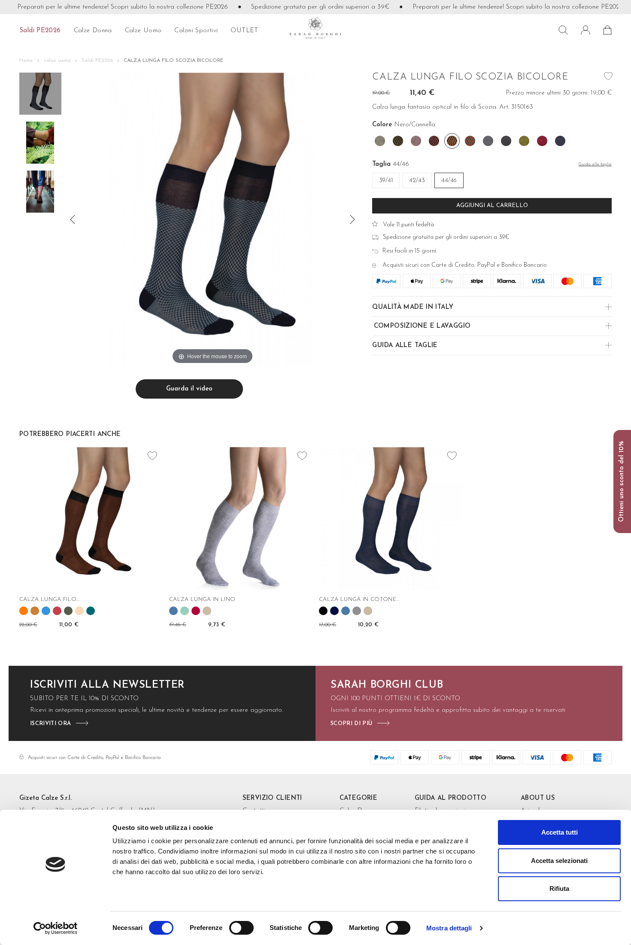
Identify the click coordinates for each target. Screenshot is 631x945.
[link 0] (55, 928)
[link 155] (334, 611)
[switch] (241, 928)
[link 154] (323, 611)
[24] (352, 219)
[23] (72, 219)
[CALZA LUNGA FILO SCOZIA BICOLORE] (40, 95)
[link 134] (34, 611)
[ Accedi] (585, 30)
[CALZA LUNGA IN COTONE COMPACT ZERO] (390, 518)
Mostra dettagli (449, 928)
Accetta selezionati (559, 860)
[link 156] (345, 611)
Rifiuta (559, 888)
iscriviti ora (50, 723)
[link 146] (184, 611)
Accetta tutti (559, 832)
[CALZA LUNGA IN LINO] (240, 518)
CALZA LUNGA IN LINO (202, 599)
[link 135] (46, 611)
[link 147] (195, 611)
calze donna (93, 30)
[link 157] (356, 611)
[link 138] (79, 611)
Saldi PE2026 (40, 30)
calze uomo (143, 30)
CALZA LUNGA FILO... (49, 599)
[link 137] (68, 611)
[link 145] (173, 611)
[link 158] (368, 611)
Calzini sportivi (196, 30)
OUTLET (244, 30)
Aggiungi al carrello (492, 205)
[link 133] (23, 611)
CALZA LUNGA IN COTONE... (359, 599)
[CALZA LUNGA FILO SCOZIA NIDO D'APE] (90, 518)
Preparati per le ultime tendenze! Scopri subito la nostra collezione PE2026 (106, 7)
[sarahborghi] (315, 28)
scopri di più (351, 723)
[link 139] (90, 611)
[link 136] (57, 611)
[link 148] (207, 611)
